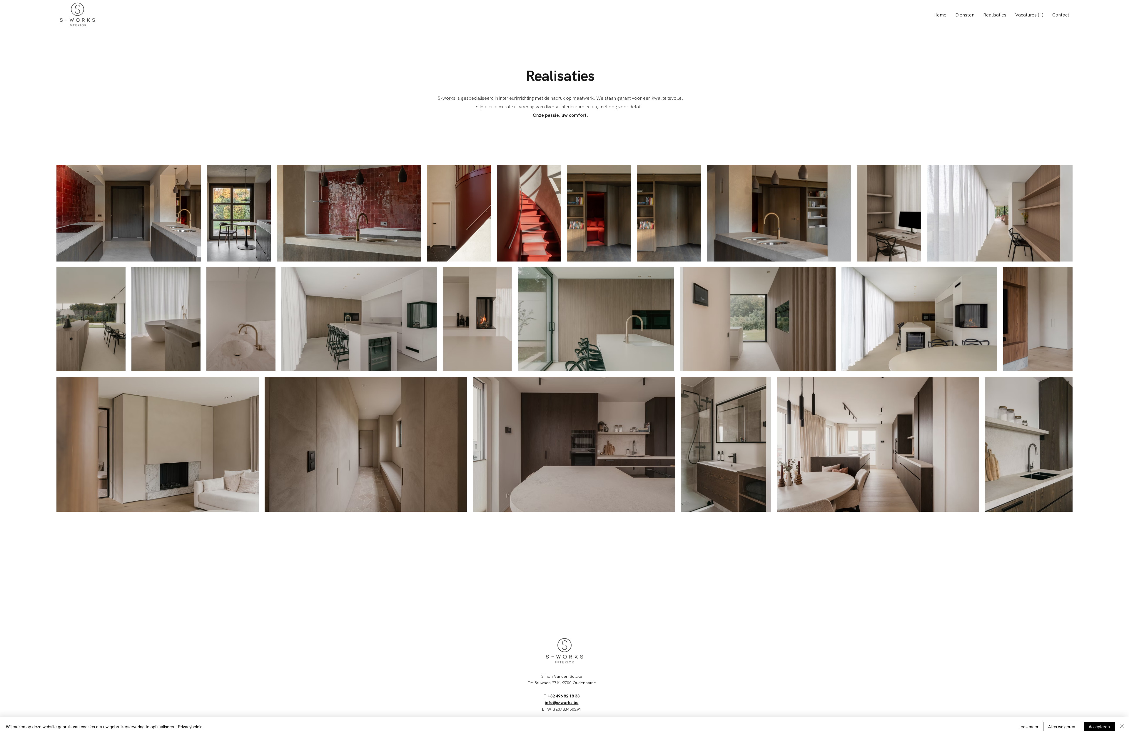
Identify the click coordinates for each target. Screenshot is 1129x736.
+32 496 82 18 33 (563, 696)
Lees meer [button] (1028, 727)
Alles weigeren (1061, 727)
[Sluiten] (1121, 726)
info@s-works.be (561, 702)
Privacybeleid (190, 727)
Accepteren (1099, 727)
